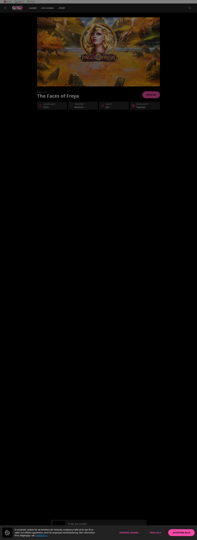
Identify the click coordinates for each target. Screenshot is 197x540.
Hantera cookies (128, 532)
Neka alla (155, 532)
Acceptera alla (181, 532)
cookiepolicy (41, 535)
